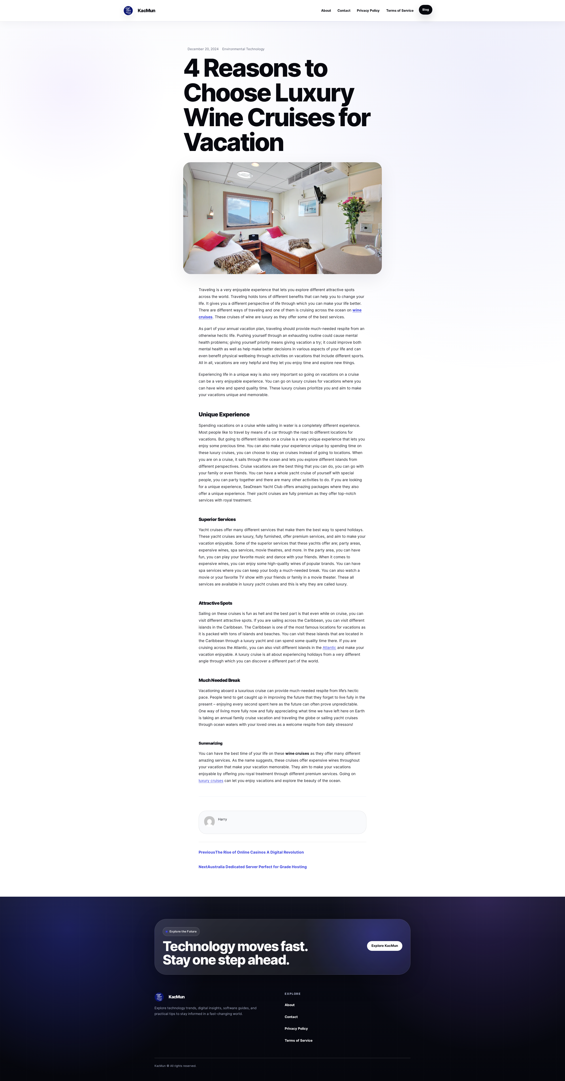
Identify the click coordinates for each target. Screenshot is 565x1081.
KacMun (146, 10)
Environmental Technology (243, 49)
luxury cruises (211, 780)
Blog (425, 9)
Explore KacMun (384, 946)
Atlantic (329, 647)
